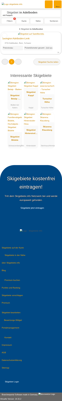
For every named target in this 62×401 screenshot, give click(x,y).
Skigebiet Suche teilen (48, 62)
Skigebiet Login (11, 381)
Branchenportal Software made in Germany (19, 395)
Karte (24, 21)
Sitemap (5, 368)
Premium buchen (12, 280)
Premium (6, 303)
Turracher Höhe (47, 100)
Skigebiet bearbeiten (11, 312)
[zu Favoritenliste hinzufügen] (4, 35)
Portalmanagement (10, 328)
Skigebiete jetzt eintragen (32, 208)
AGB (4, 352)
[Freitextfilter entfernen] (49, 4)
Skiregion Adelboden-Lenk (16, 38)
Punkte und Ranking (11, 288)
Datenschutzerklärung (12, 360)
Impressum (7, 345)
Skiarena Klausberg (47, 128)
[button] (5, 62)
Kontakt (7, 337)
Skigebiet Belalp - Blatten (14, 97)
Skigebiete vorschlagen (12, 295)
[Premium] (56, 78)
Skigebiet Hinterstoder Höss (31, 132)
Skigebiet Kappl (31, 94)
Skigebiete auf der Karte (13, 248)
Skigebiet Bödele (14, 138)
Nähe (38, 21)
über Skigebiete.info (11, 263)
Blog (4, 270)
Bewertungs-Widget (13, 320)
